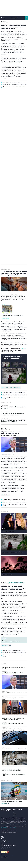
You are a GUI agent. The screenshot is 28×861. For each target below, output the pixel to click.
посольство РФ (16, 387)
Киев (10, 645)
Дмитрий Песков (5, 494)
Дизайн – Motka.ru (4, 857)
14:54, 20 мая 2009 (4, 22)
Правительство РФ (5, 191)
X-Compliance (3, 835)
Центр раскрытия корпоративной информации (8, 845)
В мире (3, 268)
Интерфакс (14, 18)
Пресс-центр (15, 809)
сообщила (5, 111)
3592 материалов (5, 803)
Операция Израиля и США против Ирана (11, 801)
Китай (7, 387)
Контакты (2, 809)
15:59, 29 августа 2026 (5, 429)
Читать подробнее (12, 317)
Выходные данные (4, 856)
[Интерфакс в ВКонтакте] (6, 848)
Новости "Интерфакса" (4, 841)
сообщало (23, 348)
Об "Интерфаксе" (8, 809)
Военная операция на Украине (16, 582)
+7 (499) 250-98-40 (4, 827)
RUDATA (2, 844)
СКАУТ (2, 836)
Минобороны (4, 645)
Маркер (2, 837)
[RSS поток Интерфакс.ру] (8, 848)
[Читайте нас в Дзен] (2, 848)
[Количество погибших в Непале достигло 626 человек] (7, 312)
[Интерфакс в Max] (9, 848)
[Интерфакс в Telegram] (4, 848)
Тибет (10, 387)
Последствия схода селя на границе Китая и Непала (12, 357)
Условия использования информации (8, 854)
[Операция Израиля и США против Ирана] (14, 799)
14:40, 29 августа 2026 (5, 269)
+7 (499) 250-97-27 (13, 827)
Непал (2, 387)
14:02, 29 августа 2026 (5, 97)
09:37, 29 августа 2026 (5, 584)
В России (3, 21)
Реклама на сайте (4, 810)
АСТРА (2, 838)
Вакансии (20, 809)
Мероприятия (10, 810)
